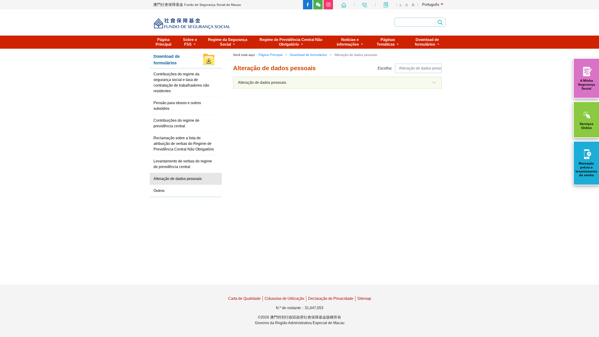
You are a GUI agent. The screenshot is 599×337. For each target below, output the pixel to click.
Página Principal (270, 55)
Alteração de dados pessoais (420, 68)
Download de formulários (308, 55)
